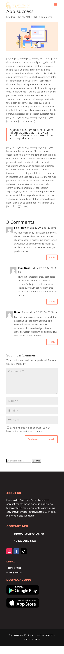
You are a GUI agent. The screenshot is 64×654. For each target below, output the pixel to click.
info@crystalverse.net (29, 534)
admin (12, 16)
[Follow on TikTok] (24, 551)
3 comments (45, 16)
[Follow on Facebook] (16, 551)
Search (36, 460)
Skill (35, 16)
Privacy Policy (14, 572)
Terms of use (13, 567)
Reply (52, 257)
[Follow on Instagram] (9, 551)
